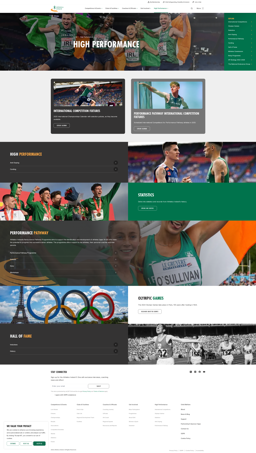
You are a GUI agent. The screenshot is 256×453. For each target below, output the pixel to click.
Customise (13, 443)
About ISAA (132, 417)
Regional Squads (108, 421)
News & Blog (185, 414)
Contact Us (185, 429)
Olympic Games (159, 413)
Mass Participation (134, 409)
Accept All (39, 443)
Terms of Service (99, 391)
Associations (54, 425)
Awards (53, 433)
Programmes (132, 413)
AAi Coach (106, 417)
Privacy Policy (87, 391)
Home (75, 37)
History (12, 351)
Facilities (79, 421)
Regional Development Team (85, 417)
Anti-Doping (14, 163)
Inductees (14, 345)
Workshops (14, 272)
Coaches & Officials (110, 404)
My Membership (155, 2)
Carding (13, 169)
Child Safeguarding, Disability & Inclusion (177, 2)
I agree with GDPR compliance (65, 395)
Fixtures (13, 259)
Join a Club (198, 2)
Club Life (79, 413)
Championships (55, 417)
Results (53, 421)
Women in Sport (133, 421)
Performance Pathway (161, 425)
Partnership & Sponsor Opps (191, 424)
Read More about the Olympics (149, 311)
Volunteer (131, 425)
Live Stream (54, 409)
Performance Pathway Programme (23, 253)
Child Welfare (185, 404)
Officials (105, 413)
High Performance (86, 37)
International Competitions (162, 409)
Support (183, 419)
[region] (26, 435)
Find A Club (80, 409)
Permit (53, 441)
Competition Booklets (57, 429)
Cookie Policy (185, 438)
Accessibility (200, 450)
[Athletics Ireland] (57, 8)
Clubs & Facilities (83, 404)
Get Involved (133, 404)
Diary (12, 266)
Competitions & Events (59, 404)
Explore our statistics (147, 208)
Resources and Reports (110, 425)
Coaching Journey (108, 409)
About (183, 409)
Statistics (53, 437)
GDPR (183, 433)
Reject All (26, 443)
